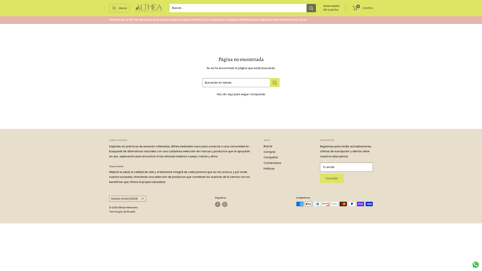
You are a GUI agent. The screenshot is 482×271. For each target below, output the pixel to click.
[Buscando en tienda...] (275, 82)
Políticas (269, 169)
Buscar (268, 146)
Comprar (269, 152)
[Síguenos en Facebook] (217, 204)
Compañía (271, 157)
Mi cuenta (330, 10)
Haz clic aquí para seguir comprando (241, 94)
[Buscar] (311, 8)
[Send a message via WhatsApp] (475, 264)
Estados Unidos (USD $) (124, 198)
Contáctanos (272, 163)
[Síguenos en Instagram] (224, 204)
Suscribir (332, 178)
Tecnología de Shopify (122, 211)
